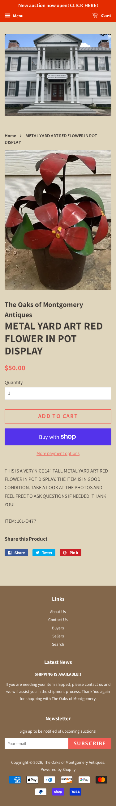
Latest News (58, 662)
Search (58, 644)
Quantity (14, 382)
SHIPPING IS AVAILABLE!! (58, 674)
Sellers (58, 636)
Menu (18, 15)
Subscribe (90, 743)
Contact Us (58, 619)
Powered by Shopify (58, 769)
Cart (105, 16)
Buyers (58, 628)
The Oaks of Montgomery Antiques (74, 762)
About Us (58, 611)
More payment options (58, 453)
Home (10, 135)
